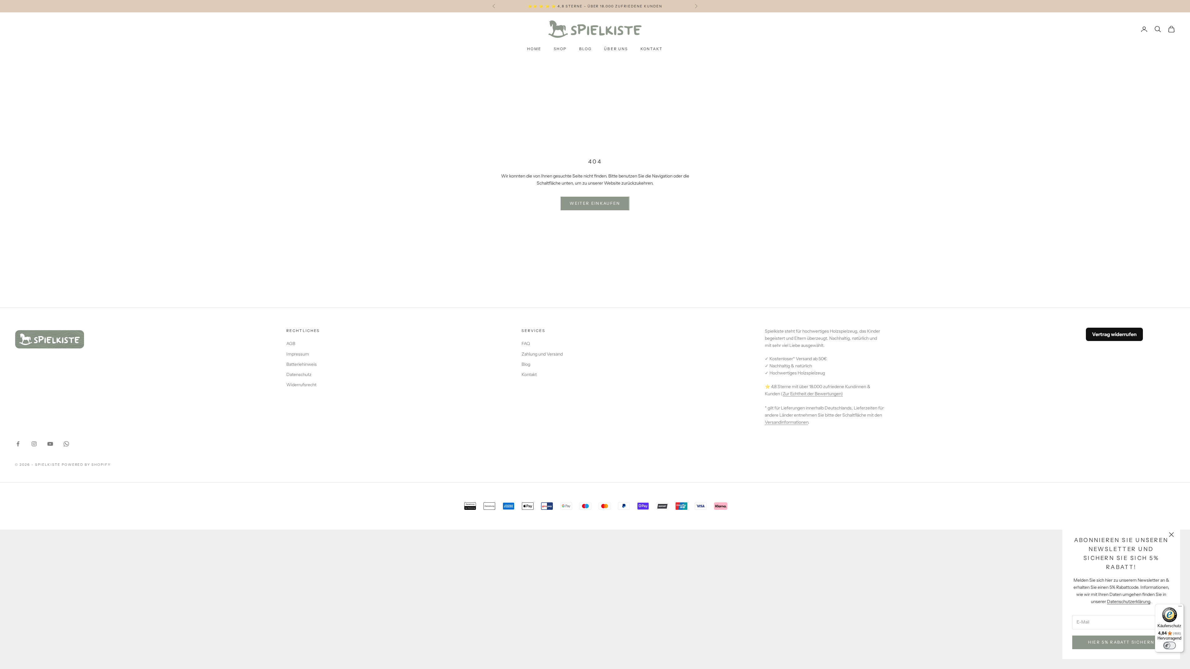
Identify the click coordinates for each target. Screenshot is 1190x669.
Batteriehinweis (301, 364)
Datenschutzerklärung (1128, 601)
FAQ (526, 343)
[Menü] (1180, 607)
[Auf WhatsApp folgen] (66, 444)
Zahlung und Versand (542, 354)
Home (534, 48)
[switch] (1169, 645)
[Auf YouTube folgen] (50, 444)
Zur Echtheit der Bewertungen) (813, 393)
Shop (560, 48)
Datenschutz (298, 374)
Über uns (616, 48)
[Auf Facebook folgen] (18, 444)
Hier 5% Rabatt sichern (1121, 642)
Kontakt (652, 48)
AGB (290, 343)
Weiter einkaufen (595, 203)
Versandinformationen (786, 422)
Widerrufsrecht (301, 384)
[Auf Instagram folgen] (34, 444)
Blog (585, 48)
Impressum (297, 354)
